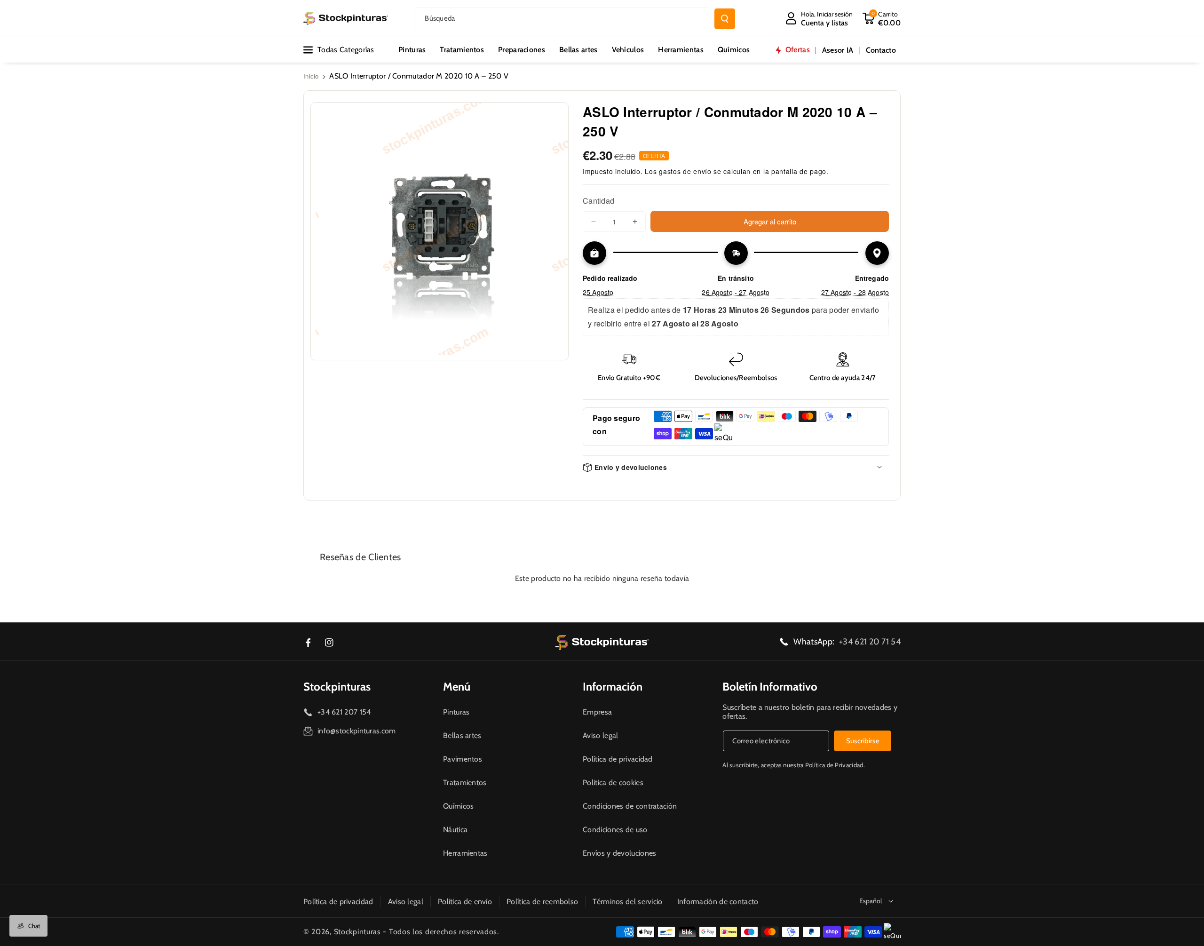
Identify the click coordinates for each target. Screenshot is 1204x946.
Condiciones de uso (615, 829)
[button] (881, 18)
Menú (456, 686)
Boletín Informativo (769, 686)
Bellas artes (462, 735)
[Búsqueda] (724, 18)
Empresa (597, 712)
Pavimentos (462, 759)
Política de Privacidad (834, 765)
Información (612, 686)
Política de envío (465, 901)
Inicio (311, 76)
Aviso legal (600, 735)
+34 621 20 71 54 (870, 641)
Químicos (458, 806)
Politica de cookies (613, 782)
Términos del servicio (627, 901)
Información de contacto (718, 901)
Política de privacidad (618, 759)
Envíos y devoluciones (619, 853)
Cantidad (598, 200)
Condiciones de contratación (630, 806)
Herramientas (465, 853)
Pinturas (456, 712)
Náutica (455, 829)
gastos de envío (685, 171)
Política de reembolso (542, 901)
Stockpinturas (337, 686)
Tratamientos (465, 782)
